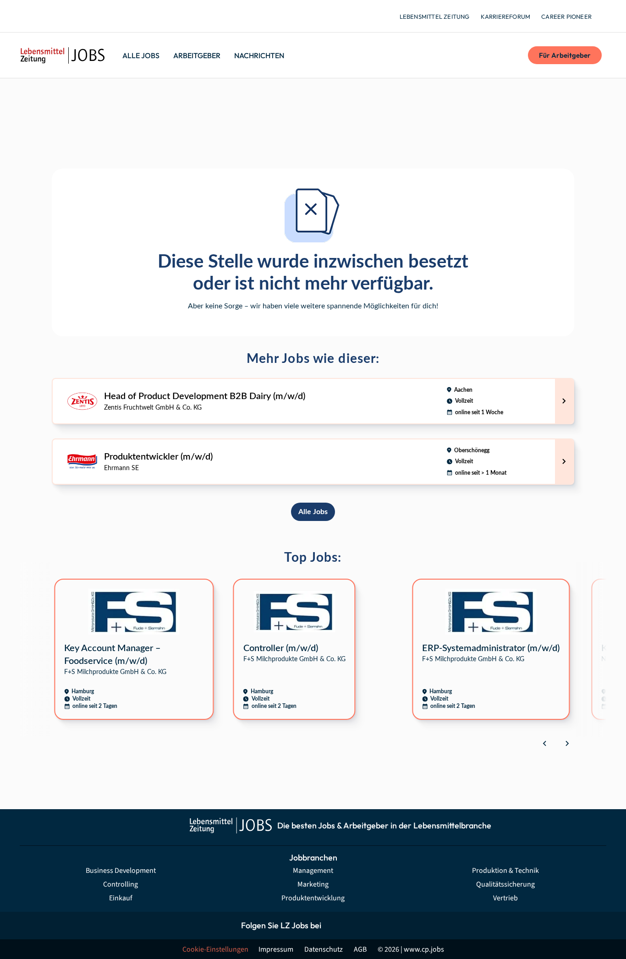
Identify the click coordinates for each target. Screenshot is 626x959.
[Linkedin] (376, 925)
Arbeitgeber (196, 55)
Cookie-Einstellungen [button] (215, 949)
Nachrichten (259, 55)
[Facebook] (335, 925)
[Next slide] (567, 743)
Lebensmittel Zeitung (435, 16)
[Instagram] (355, 925)
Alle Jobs (140, 55)
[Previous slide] (545, 743)
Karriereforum (506, 16)
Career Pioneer (566, 16)
